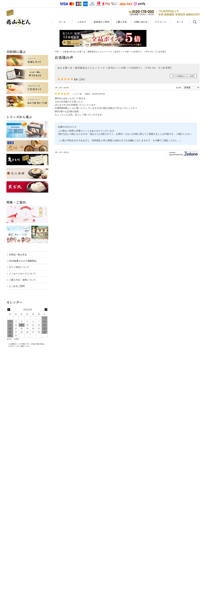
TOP (57, 52)
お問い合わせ (141, 21)
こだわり (81, 21)
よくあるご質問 (17, 286)
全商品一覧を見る (18, 254)
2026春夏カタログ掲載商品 (23, 261)
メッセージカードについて (22, 273)
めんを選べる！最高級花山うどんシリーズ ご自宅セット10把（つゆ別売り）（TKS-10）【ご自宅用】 (115, 67)
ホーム (62, 21)
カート (180, 21)
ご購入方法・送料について (22, 280)
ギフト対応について (19, 267)
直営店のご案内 (101, 21)
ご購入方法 (121, 21)
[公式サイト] (13, 346)
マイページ (160, 21)
